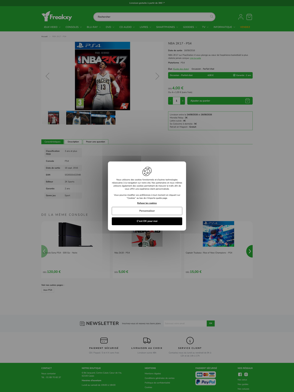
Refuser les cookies (147, 203)
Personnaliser (147, 211)
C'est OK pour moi (147, 221)
